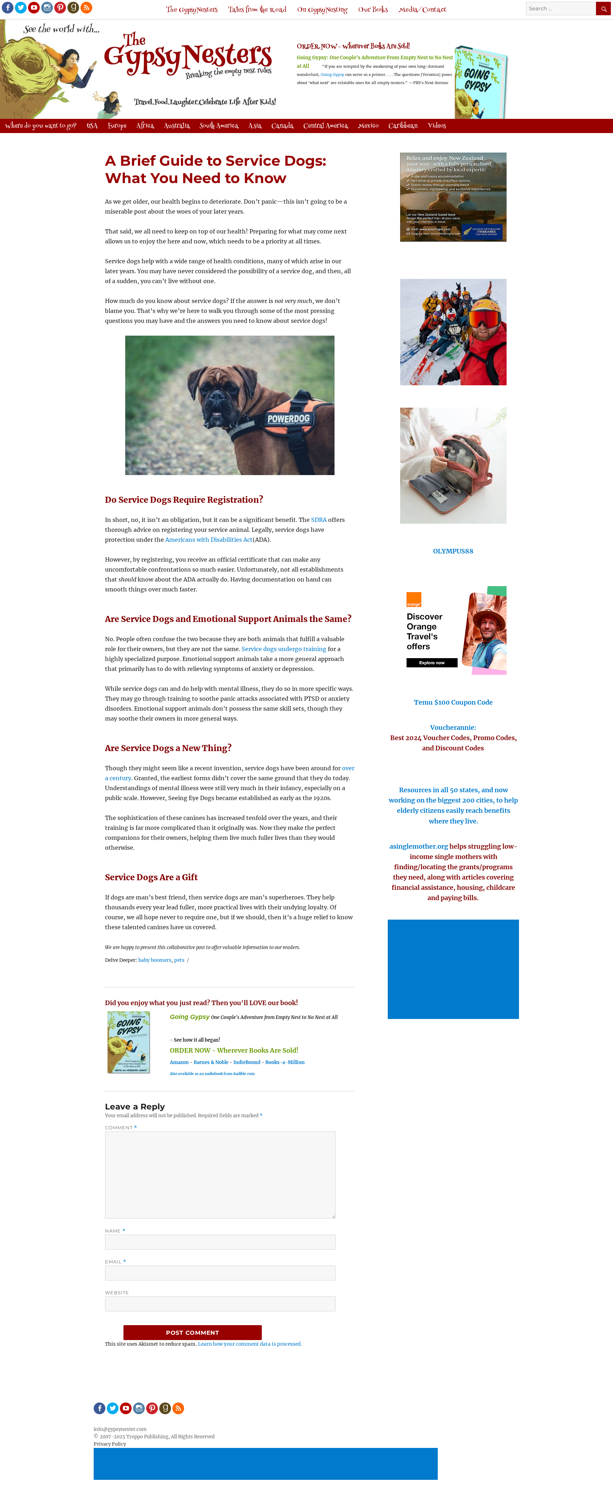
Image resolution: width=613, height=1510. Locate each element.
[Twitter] (20, 7)
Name (115, 1231)
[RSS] (86, 7)
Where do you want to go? (41, 126)
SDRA (319, 519)
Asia (254, 126)
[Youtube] (33, 7)
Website (117, 1292)
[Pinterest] (59, 7)
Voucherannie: (453, 727)
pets (179, 960)
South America (219, 126)
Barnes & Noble (211, 1062)
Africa (145, 126)
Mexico (368, 126)
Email (115, 1262)
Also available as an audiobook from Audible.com (212, 1073)
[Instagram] (46, 7)
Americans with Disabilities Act (209, 539)
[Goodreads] (72, 7)
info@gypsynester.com (120, 1429)
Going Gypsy (332, 74)
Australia (177, 126)
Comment (121, 1128)
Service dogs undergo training (284, 648)
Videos (436, 126)
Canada (282, 126)
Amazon (179, 1062)
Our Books (373, 10)
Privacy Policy (110, 1444)
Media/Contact (423, 10)
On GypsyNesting (322, 10)
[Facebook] (7, 7)
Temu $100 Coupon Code (453, 702)
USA (92, 126)
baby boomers (154, 960)
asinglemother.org (419, 846)
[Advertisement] (454, 970)
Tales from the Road (257, 10)
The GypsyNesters (191, 10)
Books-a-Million (285, 1062)
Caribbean (403, 126)
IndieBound (246, 1062)
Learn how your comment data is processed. (250, 1344)
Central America (325, 126)
